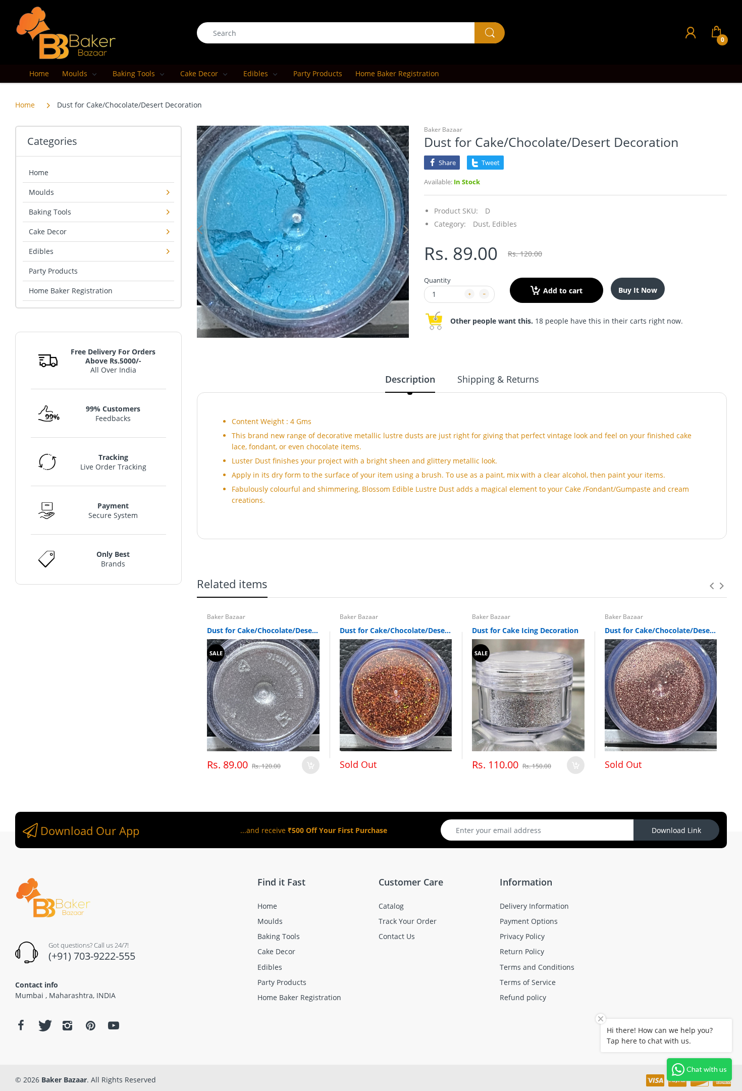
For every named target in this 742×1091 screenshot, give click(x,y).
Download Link (676, 830)
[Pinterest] (90, 1025)
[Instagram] (67, 1025)
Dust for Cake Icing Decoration (525, 630)
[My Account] (690, 32)
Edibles (504, 224)
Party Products (53, 271)
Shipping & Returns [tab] (498, 379)
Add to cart (562, 290)
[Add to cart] (311, 765)
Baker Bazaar (443, 129)
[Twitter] (43, 1025)
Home (25, 105)
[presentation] (712, 585)
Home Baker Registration (71, 290)
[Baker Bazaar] (65, 32)
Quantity (437, 280)
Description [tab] (410, 379)
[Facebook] (20, 1025)
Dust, (481, 224)
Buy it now (637, 290)
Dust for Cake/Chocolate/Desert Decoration (263, 630)
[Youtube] (113, 1025)
